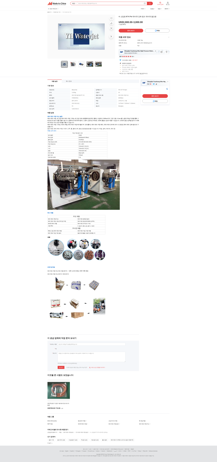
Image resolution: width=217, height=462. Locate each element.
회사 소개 (85, 449)
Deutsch (103, 451)
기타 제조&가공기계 (66, 12)
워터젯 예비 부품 (82, 424)
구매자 (142, 9)
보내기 (61, 367)
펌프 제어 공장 (61, 440)
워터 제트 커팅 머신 (144, 424)
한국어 (120, 451)
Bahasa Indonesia (153, 451)
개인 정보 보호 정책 (104, 449)
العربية (115, 451)
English (66, 451)
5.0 (148, 84)
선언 (90, 449)
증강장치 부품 (81, 421)
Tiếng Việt (145, 451)
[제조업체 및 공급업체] (56, 3)
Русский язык (91, 451)
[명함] (167, 89)
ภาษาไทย (134, 451)
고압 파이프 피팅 (112, 421)
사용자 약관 (95, 449)
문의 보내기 (131, 30)
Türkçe (139, 451)
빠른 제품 (127, 449)
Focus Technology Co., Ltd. (110, 454)
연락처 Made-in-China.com (117, 449)
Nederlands (109, 451)
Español (72, 451)
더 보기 (49, 443)
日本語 (124, 451)
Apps (159, 9)
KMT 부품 (50, 424)
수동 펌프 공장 (95, 440)
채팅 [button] (158, 30)
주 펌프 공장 (84, 440)
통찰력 (132, 449)
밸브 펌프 (104, 440)
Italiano (98, 451)
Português (78, 451)
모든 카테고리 (53, 9)
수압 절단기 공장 (73, 440)
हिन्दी (129, 451)
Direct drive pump (52, 421)
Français (84, 451)
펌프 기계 (51, 440)
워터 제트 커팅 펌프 (113, 424)
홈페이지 (49, 12)
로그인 (168, 4)
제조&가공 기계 (56, 12)
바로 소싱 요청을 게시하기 (97, 367)
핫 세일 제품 (142, 421)
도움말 (152, 9)
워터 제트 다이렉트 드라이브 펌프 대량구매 (122, 440)
